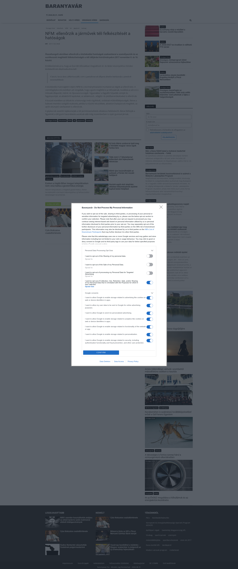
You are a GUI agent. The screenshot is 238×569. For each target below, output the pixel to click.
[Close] (162, 207)
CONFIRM (101, 352)
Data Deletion (105, 361)
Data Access (119, 361)
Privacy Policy (133, 361)
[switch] (150, 256)
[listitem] (119, 250)
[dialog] (119, 284)
